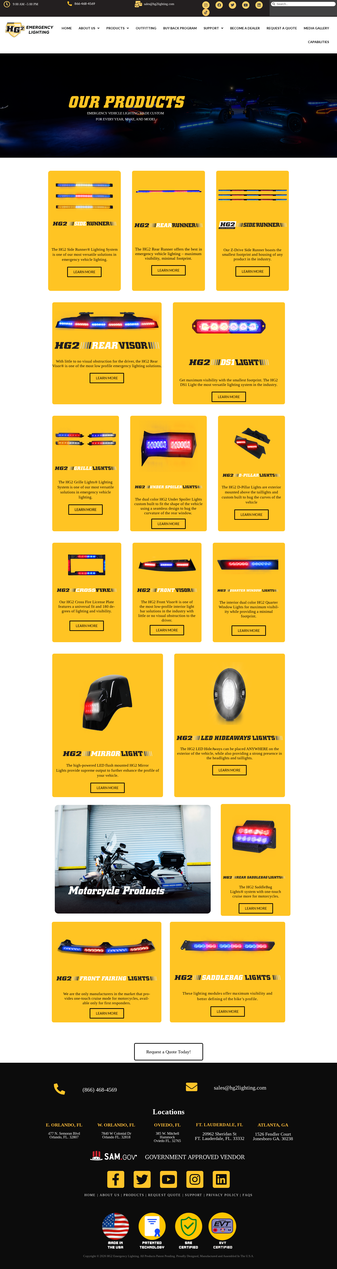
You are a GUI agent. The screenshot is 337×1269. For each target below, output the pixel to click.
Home (67, 28)
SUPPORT (193, 1195)
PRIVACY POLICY (222, 1195)
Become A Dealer (245, 28)
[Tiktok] (206, 12)
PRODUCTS (134, 1195)
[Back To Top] (325, 1258)
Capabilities (318, 42)
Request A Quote (282, 28)
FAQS (247, 1195)
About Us (87, 28)
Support (211, 28)
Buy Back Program (180, 28)
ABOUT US (110, 1195)
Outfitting (146, 28)
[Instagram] (206, 5)
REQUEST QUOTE (164, 1195)
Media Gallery (316, 28)
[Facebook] (219, 5)
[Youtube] (245, 5)
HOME (90, 1195)
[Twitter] (232, 5)
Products (115, 28)
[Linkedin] (259, 5)
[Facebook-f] (115, 1179)
